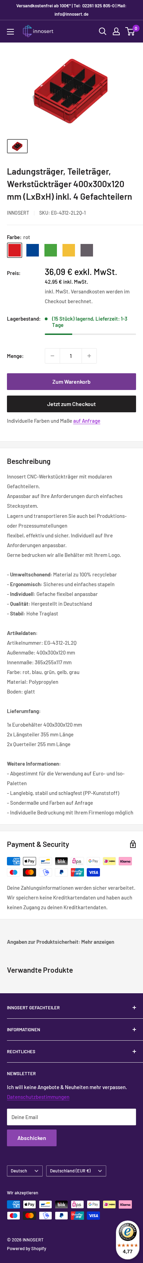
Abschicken (31, 1137)
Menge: (15, 356)
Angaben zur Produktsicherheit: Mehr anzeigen (60, 942)
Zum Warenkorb (71, 381)
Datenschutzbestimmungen (38, 1097)
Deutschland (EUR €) (70, 1170)
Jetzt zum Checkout (71, 403)
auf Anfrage (86, 421)
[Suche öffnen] (103, 31)
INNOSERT (18, 213)
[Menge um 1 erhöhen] (89, 356)
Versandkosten (88, 291)
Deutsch (19, 1170)
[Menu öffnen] (10, 32)
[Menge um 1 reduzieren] (52, 356)
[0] (130, 31)
